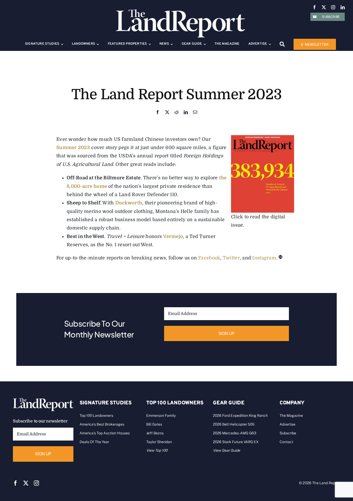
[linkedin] (343, 7)
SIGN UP (227, 333)
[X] (167, 112)
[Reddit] (176, 112)
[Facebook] (157, 112)
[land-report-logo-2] (180, 11)
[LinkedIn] (185, 112)
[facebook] (314, 7)
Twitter (231, 257)
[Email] (195, 112)
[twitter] (324, 7)
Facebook (209, 257)
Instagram (264, 257)
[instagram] (333, 7)
